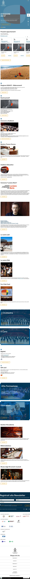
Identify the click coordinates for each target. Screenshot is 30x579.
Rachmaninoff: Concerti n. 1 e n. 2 (5, 42)
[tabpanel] (15, 14)
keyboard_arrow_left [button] (25, 37)
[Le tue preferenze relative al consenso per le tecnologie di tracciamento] (26, 577)
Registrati (27, 505)
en (28, 0)
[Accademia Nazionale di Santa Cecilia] (3, 3)
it (27, 0)
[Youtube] (28, 21)
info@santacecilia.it (21, 278)
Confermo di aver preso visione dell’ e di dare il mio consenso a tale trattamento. (11, 505)
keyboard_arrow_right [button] (27, 37)
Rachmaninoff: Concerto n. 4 (17, 42)
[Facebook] (23, 509)
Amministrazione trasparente (14, 575)
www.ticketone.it (5, 355)
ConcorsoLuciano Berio (14, 572)
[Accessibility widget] (1, 578)
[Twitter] (28, 23)
